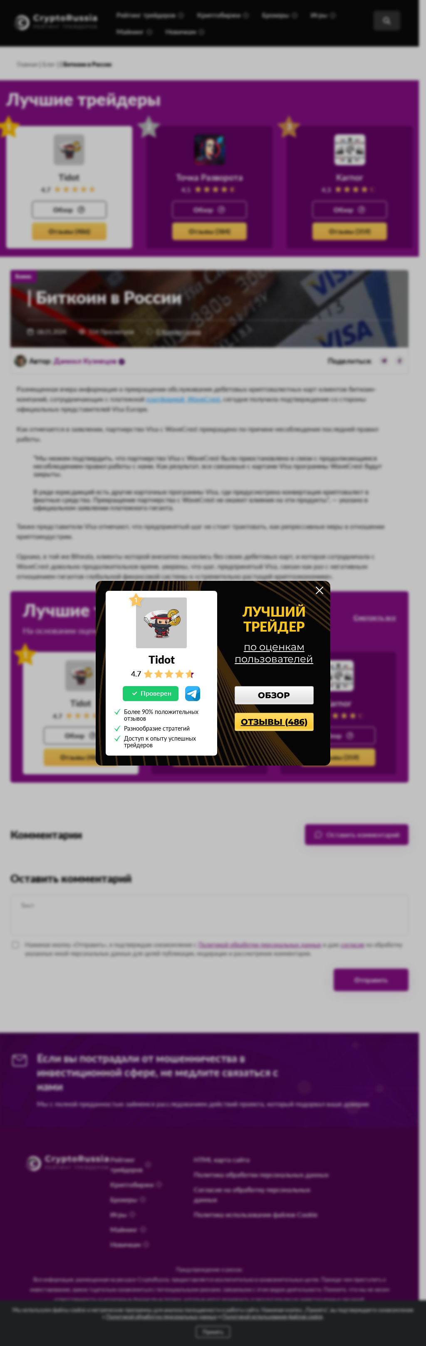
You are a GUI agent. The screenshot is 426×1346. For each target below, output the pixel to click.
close (319, 590)
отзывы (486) (274, 722)
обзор (274, 695)
